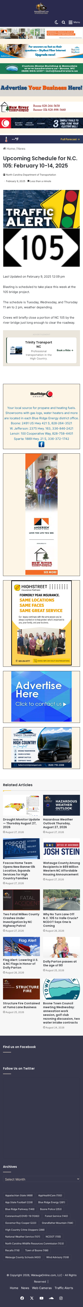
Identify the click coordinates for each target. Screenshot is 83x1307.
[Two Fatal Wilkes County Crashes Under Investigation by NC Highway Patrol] (21, 899)
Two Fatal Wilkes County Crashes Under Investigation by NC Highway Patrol (21, 920)
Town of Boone (36, 1250)
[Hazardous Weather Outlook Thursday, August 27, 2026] (61, 805)
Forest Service (56, 1215)
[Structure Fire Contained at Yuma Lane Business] (21, 989)
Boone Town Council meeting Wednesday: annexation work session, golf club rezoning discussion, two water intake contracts (61, 1013)
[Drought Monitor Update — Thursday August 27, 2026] (21, 805)
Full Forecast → (70, 139)
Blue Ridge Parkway (19, 1209)
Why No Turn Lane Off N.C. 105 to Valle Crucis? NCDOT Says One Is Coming (60, 920)
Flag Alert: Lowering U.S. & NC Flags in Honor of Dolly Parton (20, 964)
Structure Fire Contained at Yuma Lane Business (21, 1005)
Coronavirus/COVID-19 (22, 1215)
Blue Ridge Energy (51, 1202)
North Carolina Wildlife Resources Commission (34, 1243)
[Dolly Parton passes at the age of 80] (61, 947)
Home (10, 149)
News (21, 149)
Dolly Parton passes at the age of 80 (60, 963)
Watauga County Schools (23, 1257)
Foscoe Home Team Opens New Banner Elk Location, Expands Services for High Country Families (19, 870)
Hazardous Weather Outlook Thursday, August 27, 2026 (58, 823)
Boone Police (51, 1209)
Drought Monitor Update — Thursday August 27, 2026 (21, 823)
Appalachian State (19, 1195)
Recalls (12, 1250)
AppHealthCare (50, 1195)
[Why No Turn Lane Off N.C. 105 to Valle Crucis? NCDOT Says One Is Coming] (61, 899)
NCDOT (53, 1236)
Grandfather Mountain (57, 1222)
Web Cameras (42, 1288)
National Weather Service (22, 1236)
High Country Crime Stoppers (25, 1229)
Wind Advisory (57, 1257)
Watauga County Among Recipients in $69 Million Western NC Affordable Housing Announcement (61, 868)
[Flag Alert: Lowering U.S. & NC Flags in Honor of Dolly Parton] (21, 946)
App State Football (19, 1202)
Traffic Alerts (64, 1288)
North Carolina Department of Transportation (31, 174)
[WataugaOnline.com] (41, 9)
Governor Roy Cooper (20, 1222)
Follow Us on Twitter (19, 1068)
